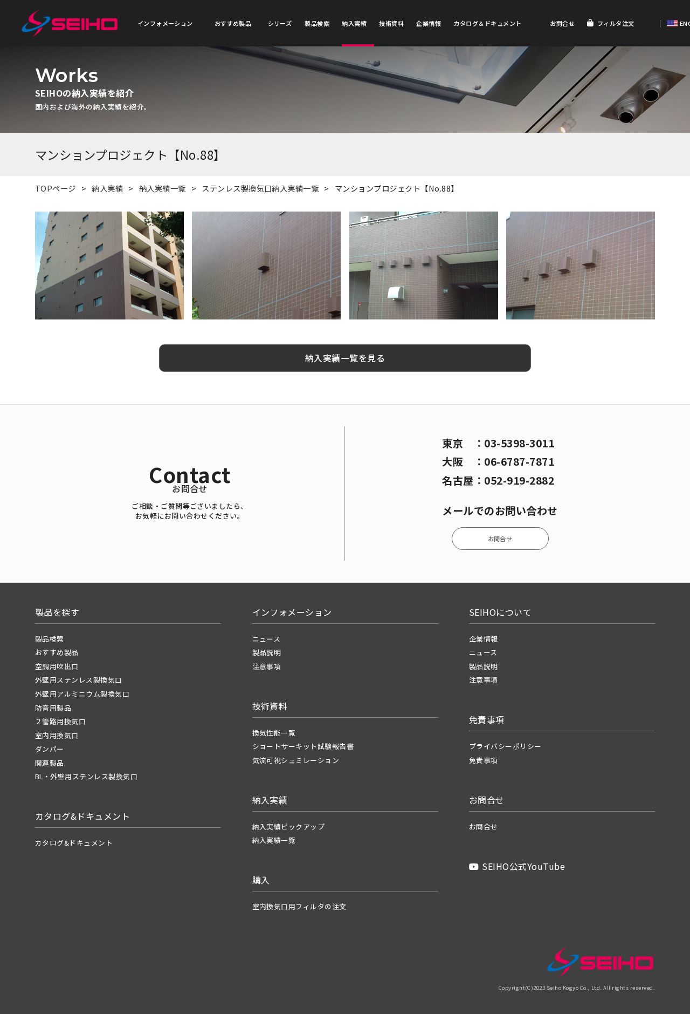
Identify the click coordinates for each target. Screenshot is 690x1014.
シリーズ (280, 23)
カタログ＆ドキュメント (487, 23)
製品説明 (266, 652)
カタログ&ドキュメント (74, 843)
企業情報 (428, 23)
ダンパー (49, 749)
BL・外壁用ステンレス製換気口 (86, 776)
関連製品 (49, 763)
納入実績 (354, 23)
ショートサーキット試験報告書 (303, 746)
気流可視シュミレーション (296, 760)
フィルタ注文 (615, 23)
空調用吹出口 (57, 666)
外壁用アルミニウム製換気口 (82, 694)
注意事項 (266, 666)
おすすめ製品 (233, 23)
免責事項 (483, 760)
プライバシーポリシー (505, 746)
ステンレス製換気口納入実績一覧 (260, 188)
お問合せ (562, 23)
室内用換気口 (57, 735)
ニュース (266, 639)
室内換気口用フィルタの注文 (299, 906)
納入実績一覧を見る (345, 357)
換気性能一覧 (274, 732)
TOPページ (55, 188)
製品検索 (317, 23)
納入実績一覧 (162, 188)
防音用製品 (53, 708)
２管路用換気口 (60, 721)
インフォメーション (165, 23)
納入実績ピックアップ (288, 826)
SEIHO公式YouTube (523, 866)
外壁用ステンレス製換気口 (78, 680)
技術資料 (391, 23)
